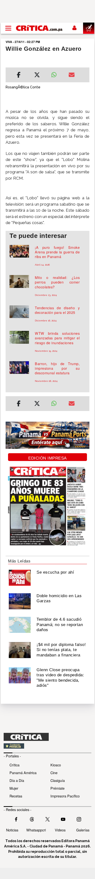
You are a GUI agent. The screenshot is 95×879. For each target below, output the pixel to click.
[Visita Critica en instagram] (79, 818)
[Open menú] (8, 28)
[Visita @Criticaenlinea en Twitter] (32, 818)
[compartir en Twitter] (37, 75)
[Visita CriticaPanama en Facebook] (16, 818)
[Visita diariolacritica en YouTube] (63, 818)
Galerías (82, 829)
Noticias (12, 829)
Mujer (14, 788)
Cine (53, 772)
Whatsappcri (36, 829)
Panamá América (23, 772)
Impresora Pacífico (65, 795)
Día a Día (17, 780)
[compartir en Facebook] (18, 75)
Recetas (16, 795)
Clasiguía (57, 780)
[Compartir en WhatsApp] (56, 73)
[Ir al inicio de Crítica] (39, 28)
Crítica (14, 764)
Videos (60, 829)
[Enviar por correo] (72, 75)
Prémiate (57, 788)
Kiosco (55, 764)
